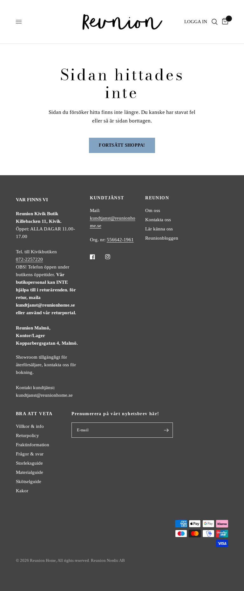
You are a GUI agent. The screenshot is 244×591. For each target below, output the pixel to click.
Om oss (152, 210)
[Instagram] (112, 257)
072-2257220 (29, 259)
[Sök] (214, 21)
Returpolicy (27, 435)
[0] (224, 21)
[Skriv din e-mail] (166, 430)
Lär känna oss (159, 228)
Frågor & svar (30, 453)
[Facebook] (97, 257)
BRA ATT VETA (34, 414)
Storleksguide (29, 463)
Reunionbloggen (161, 238)
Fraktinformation (32, 444)
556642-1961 (120, 239)
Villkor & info (30, 426)
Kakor (22, 490)
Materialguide (29, 472)
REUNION (157, 198)
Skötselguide (28, 481)
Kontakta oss (158, 219)
